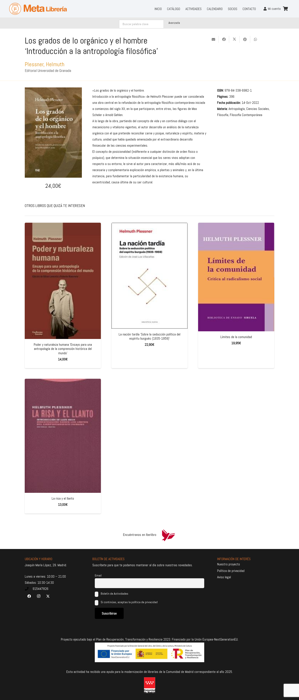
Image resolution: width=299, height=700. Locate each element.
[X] (48, 596)
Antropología (237, 108)
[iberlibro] (168, 535)
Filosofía (222, 115)
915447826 (40, 588)
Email (98, 575)
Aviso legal (224, 577)
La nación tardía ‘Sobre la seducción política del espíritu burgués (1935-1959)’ (149, 336)
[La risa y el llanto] (63, 436)
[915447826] (29, 589)
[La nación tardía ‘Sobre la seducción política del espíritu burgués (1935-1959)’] (149, 276)
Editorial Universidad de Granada (48, 70)
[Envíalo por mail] (213, 39)
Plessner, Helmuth (44, 64)
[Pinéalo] (245, 39)
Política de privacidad (230, 570)
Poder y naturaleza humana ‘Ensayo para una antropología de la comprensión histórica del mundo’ (63, 348)
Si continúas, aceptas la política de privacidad (129, 602)
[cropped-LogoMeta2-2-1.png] (38, 8)
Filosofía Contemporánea (246, 115)
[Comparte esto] (224, 39)
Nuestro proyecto (228, 564)
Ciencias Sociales (257, 108)
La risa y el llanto (63, 498)
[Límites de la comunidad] (236, 277)
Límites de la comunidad (236, 337)
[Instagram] (38, 596)
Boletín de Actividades (114, 594)
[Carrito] (285, 8)
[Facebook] (29, 596)
